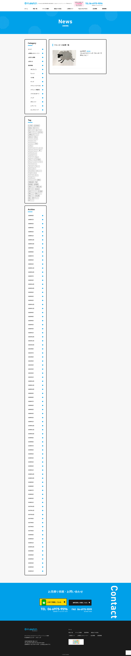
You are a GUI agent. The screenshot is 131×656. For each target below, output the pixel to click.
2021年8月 (31, 348)
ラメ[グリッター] (32, 173)
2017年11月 (31, 510)
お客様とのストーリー (34, 53)
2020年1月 (31, 421)
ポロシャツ (33, 101)
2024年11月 (31, 268)
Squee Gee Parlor (82, 8)
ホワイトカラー (32, 168)
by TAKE (30, 125)
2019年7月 (31, 445)
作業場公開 (31, 182)
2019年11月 (31, 429)
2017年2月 (31, 530)
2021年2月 (31, 373)
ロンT (36, 175)
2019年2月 (31, 466)
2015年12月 (31, 546)
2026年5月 (31, 223)
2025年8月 (31, 252)
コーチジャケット (32, 152)
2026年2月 (31, 231)
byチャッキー (31, 130)
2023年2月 (31, 300)
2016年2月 (31, 538)
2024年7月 (31, 276)
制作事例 (30, 184)
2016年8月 (31, 534)
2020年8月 (31, 397)
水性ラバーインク (32, 191)
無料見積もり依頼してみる (80, 602)
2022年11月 (31, 308)
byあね (30, 127)
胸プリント (31, 200)
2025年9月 (31, 248)
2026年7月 (31, 219)
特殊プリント (38, 193)
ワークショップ (32, 179)
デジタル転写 (37, 159)
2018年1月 (31, 502)
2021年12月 (31, 336)
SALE (30, 132)
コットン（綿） (37, 150)
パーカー (40, 161)
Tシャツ (33, 73)
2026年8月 (31, 215)
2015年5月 (31, 559)
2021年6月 (31, 357)
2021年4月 (31, 365)
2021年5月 (31, 361)
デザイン (30, 159)
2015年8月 (31, 550)
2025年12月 (31, 239)
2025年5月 (31, 260)
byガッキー (35, 127)
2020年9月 (31, 393)
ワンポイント (31, 177)
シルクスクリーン (32, 155)
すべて (30, 49)
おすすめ (40, 132)
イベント (30, 139)
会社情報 (95, 8)
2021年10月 (31, 344)
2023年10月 (31, 288)
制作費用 (36, 184)
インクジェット (32, 141)
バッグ (32, 97)
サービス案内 (46, 8)
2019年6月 (31, 450)
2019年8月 (31, 441)
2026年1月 (31, 235)
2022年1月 (31, 332)
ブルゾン (37, 166)
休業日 (38, 179)
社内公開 (37, 195)
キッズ (32, 81)
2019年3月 (31, 462)
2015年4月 (31, 563)
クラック (30, 150)
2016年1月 (31, 542)
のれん (35, 136)
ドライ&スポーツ (35, 93)
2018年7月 (31, 490)
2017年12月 (31, 506)
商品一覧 (35, 8)
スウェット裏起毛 (35, 89)
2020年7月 (31, 401)
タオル (36, 157)
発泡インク (31, 195)
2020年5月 (31, 409)
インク (35, 139)
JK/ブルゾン (34, 69)
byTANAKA (36, 125)
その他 (32, 77)
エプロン (30, 145)
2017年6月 (31, 522)
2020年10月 (31, 389)
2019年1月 (31, 470)
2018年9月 (31, 482)
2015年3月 (31, 567)
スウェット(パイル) (35, 85)
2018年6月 (31, 494)
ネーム (30, 161)
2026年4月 (31, 227)
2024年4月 (31, 280)
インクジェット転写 (33, 143)
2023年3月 (31, 296)
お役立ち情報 (31, 57)
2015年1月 (31, 571)
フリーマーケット (32, 164)
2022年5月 (31, 324)
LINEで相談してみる (54, 602)
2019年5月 (31, 454)
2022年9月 (31, 312)
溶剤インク (31, 193)
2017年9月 (31, 518)
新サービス (31, 189)
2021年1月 (31, 377)
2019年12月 (31, 425)
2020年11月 (31, 385)
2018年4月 (31, 498)
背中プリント (35, 198)
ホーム (26, 8)
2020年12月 (31, 381)
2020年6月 (31, 405)
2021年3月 (31, 369)
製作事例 (30, 65)
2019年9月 (31, 437)
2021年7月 (31, 353)
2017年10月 (31, 514)
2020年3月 (31, 417)
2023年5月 (31, 292)
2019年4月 (31, 458)
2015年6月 (31, 555)
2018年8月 (31, 486)
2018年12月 (31, 474)
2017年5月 (31, 526)
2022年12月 (31, 304)
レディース (33, 105)
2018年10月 (31, 478)
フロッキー (31, 166)
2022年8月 (31, 316)
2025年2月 (31, 264)
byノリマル (38, 130)
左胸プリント (31, 186)
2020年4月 (31, 413)
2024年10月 (31, 272)
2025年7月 (31, 256)
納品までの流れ (58, 8)
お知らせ (30, 61)
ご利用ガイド (70, 8)
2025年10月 (31, 243)
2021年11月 (31, 340)
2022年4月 (31, 328)
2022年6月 (31, 320)
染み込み (37, 189)
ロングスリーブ (35, 109)
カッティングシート (33, 148)
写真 (36, 182)
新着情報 (104, 8)
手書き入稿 (38, 186)
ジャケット (31, 157)
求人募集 (40, 191)
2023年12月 (31, 284)
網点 (29, 198)
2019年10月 (31, 433)
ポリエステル (31, 170)
